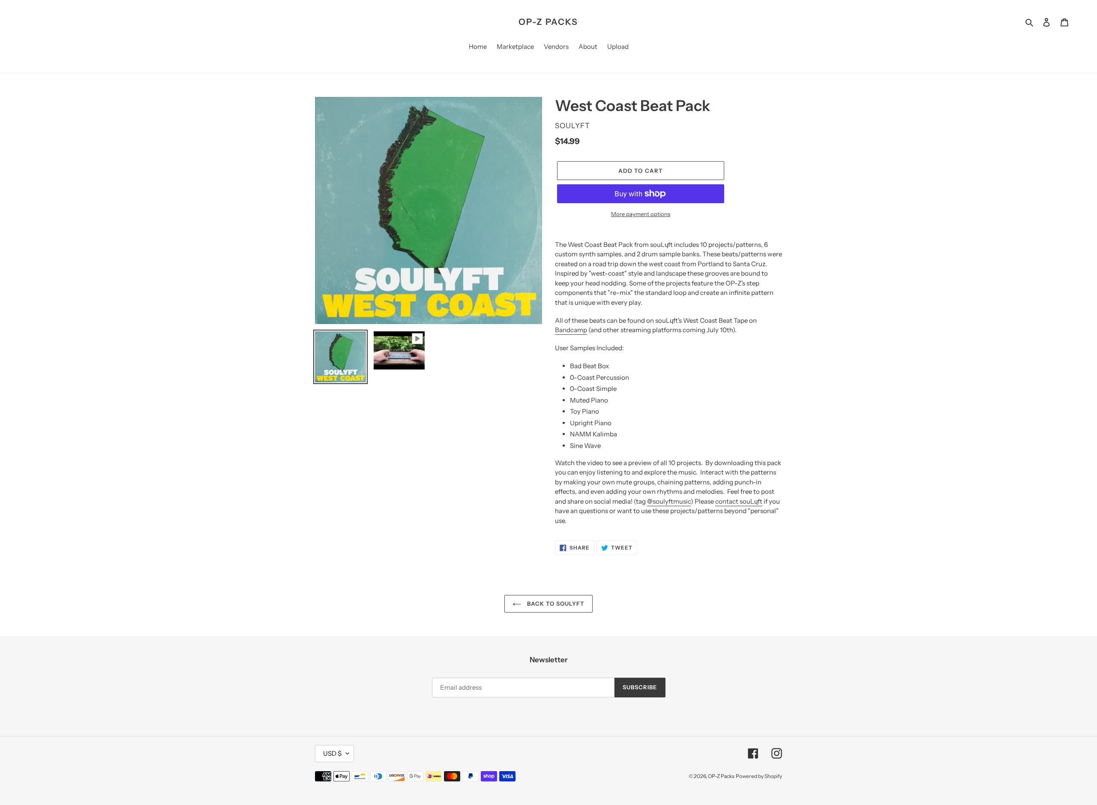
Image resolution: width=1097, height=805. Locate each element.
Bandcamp (571, 330)
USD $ (332, 753)
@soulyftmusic (669, 501)
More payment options (640, 213)
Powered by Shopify (759, 776)
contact (738, 501)
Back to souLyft (555, 603)
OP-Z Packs (548, 22)
